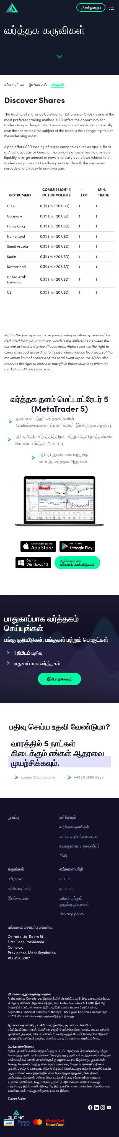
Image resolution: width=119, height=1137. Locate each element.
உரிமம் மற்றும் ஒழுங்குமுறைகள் (74, 901)
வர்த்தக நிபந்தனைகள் (79, 836)
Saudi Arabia (17, 246)
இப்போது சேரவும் (59, 678)
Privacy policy (72, 913)
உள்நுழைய (92, 7)
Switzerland (16, 266)
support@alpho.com (38, 777)
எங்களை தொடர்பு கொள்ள (30, 927)
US (9, 292)
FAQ (63, 855)
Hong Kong (16, 226)
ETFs (10, 205)
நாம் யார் (67, 888)
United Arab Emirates (16, 279)
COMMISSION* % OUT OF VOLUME (56, 192)
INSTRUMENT (20, 194)
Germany (14, 216)
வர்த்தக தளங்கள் (74, 826)
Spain (11, 256)
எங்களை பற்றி (72, 869)
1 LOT (84, 192)
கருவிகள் (16, 869)
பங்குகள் (57, 84)
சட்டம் (65, 878)
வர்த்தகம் (68, 817)
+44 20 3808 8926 (89, 777)
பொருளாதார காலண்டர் (80, 846)
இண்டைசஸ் (38, 84)
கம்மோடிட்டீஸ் (14, 84)
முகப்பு (13, 817)
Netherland (16, 236)
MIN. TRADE (103, 192)
